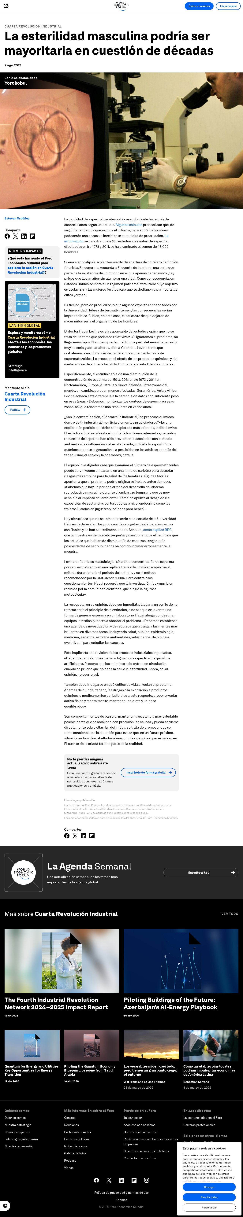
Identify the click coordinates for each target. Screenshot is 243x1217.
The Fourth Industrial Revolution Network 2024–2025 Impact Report (56, 1003)
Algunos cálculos (129, 225)
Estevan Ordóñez (17, 218)
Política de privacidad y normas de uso (121, 1192)
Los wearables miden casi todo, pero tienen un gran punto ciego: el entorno (150, 1070)
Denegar (209, 1187)
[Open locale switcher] (5, 1206)
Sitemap (122, 1200)
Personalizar (209, 1207)
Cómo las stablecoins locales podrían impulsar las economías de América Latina (209, 1070)
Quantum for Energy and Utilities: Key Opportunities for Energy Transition (32, 1070)
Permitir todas (209, 1197)
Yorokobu (15, 83)
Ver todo (230, 914)
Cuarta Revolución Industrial (33, 26)
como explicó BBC (157, 530)
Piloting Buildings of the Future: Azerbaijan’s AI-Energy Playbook (171, 1003)
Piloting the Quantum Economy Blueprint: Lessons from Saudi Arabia (89, 1070)
